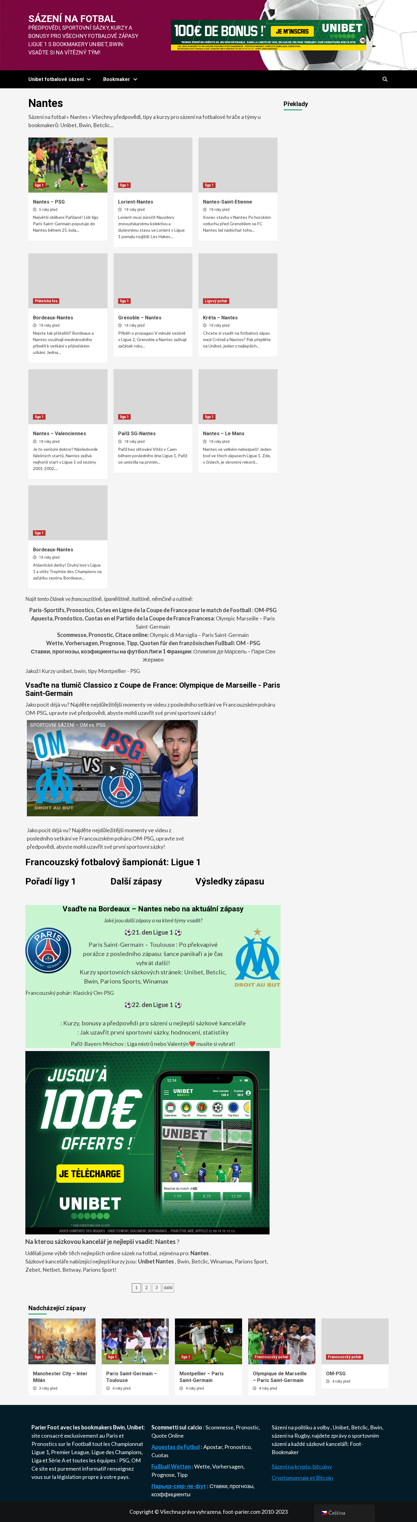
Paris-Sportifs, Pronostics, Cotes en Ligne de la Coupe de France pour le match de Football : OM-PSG (153, 610)
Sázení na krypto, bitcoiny (302, 1466)
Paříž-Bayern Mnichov (97, 1043)
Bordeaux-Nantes (53, 318)
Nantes (79, 116)
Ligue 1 (40, 1452)
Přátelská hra (46, 301)
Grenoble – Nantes (139, 318)
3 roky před (48, 1388)
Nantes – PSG (49, 202)
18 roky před (134, 210)
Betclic (199, 1261)
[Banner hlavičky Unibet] (268, 34)
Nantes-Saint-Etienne (227, 202)
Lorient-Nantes (135, 202)
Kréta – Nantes (220, 318)
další (168, 1287)
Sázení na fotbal (72, 18)
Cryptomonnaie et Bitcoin (302, 1477)
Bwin (183, 1261)
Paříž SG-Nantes (137, 433)
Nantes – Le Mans (224, 433)
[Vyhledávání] (385, 79)
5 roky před (48, 210)
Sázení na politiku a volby (301, 1427)
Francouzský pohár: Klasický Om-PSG (69, 992)
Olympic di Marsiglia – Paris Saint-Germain (153, 634)
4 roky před (121, 1388)
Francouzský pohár (271, 1357)
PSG (124, 1460)
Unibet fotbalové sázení (56, 79)
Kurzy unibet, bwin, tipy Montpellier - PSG (90, 670)
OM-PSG (336, 1374)
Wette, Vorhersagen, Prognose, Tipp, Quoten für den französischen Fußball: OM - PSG (153, 643)
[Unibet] (147, 1141)
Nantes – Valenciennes (59, 433)
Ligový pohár (216, 301)
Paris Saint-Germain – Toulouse (132, 944)
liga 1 (39, 185)
